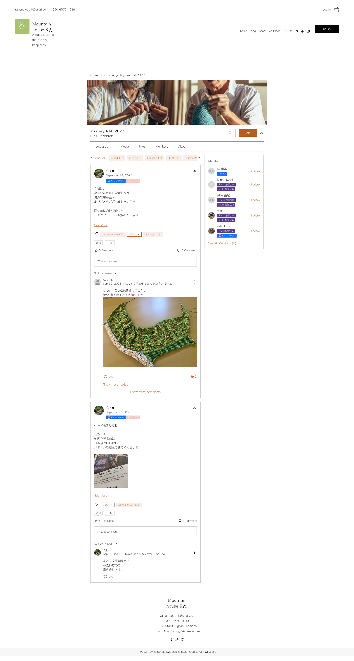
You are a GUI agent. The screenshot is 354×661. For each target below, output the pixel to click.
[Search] (230, 133)
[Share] (194, 171)
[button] (336, 9)
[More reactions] (109, 242)
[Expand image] (111, 471)
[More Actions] (194, 282)
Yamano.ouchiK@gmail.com (31, 9)
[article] (145, 281)
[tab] (98, 158)
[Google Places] (297, 31)
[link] (103, 146)
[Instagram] (308, 31)
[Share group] (261, 133)
